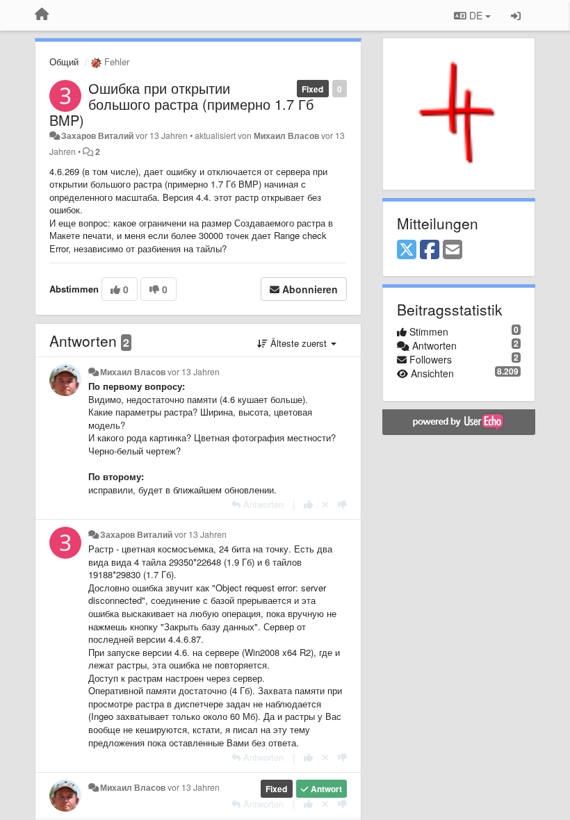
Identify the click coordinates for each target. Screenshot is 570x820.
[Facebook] (429, 250)
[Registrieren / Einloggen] (515, 15)
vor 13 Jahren (194, 372)
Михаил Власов (286, 135)
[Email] (452, 250)
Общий (64, 61)
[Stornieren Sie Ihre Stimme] (325, 504)
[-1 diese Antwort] (342, 504)
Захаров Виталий (97, 135)
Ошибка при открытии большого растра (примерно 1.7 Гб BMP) (181, 104)
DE (475, 15)
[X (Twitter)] (406, 250)
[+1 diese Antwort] (308, 504)
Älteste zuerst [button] (298, 343)
